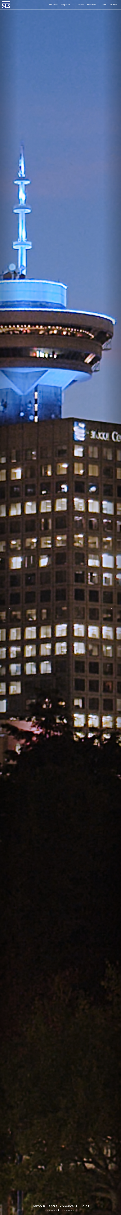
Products (53, 5)
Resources (91, 5)
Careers (102, 5)
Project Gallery (67, 5)
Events (81, 5)
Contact (113, 5)
